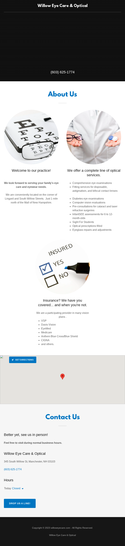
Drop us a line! (19, 503)
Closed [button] (16, 488)
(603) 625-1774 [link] (63, 72)
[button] (22, 488)
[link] (63, 6)
